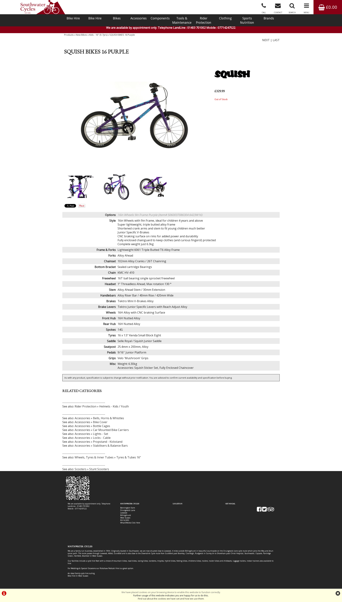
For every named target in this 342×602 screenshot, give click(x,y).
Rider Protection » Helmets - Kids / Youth (102, 406)
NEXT (266, 40)
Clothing (225, 18)
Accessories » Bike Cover (91, 422)
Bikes (117, 18)
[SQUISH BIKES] (232, 87)
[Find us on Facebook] (259, 510)
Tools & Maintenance (181, 20)
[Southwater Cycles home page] (43, 7)
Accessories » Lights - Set (91, 434)
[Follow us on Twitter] (264, 510)
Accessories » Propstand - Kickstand (98, 442)
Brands (269, 18)
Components (160, 18)
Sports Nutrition (247, 20)
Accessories (138, 18)
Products (69, 34)
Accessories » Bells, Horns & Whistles (99, 418)
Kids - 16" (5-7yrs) (98, 34)
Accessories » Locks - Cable (93, 438)
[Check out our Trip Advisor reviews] (270, 510)
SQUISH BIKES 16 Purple (122, 34)
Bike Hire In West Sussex (78, 576)
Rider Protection (203, 20)
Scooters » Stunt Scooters (92, 469)
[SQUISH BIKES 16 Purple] (134, 115)
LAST (276, 40)
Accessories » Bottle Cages (92, 426)
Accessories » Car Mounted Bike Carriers (102, 430)
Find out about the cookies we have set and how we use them (171, 598)
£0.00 (331, 7)
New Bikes (81, 34)
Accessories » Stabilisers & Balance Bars (101, 446)
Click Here (135, 522)
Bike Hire (73, 18)
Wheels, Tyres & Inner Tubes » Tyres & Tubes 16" (108, 457)
